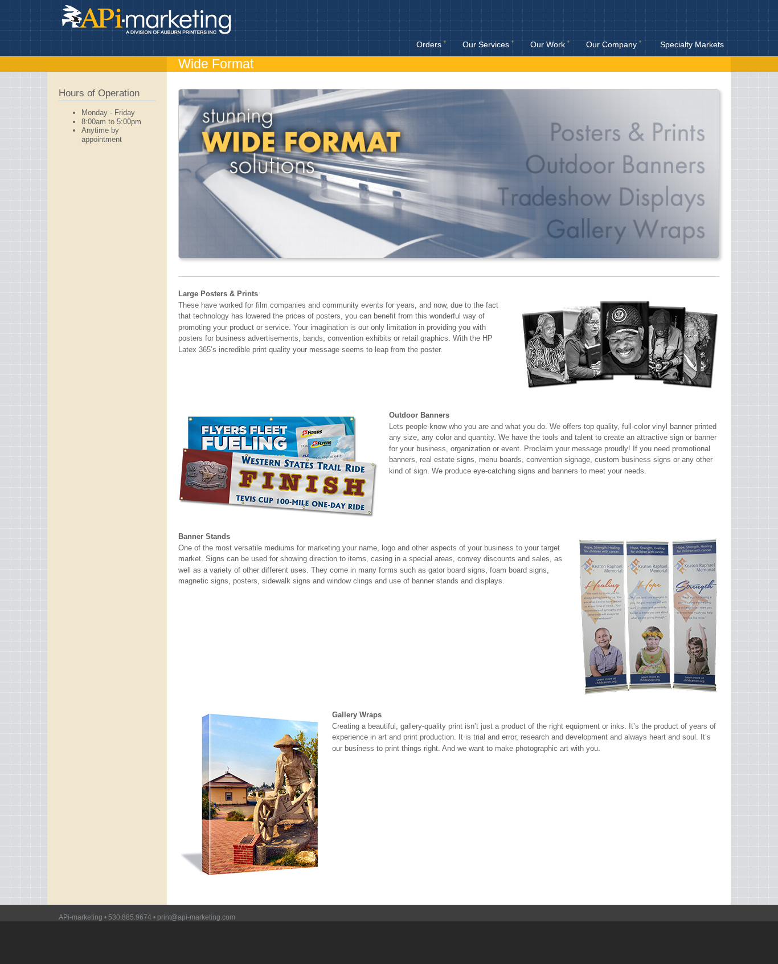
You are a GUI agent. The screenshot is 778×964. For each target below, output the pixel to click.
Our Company (611, 44)
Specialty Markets (692, 44)
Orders (428, 44)
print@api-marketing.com (196, 917)
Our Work (547, 44)
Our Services (485, 44)
